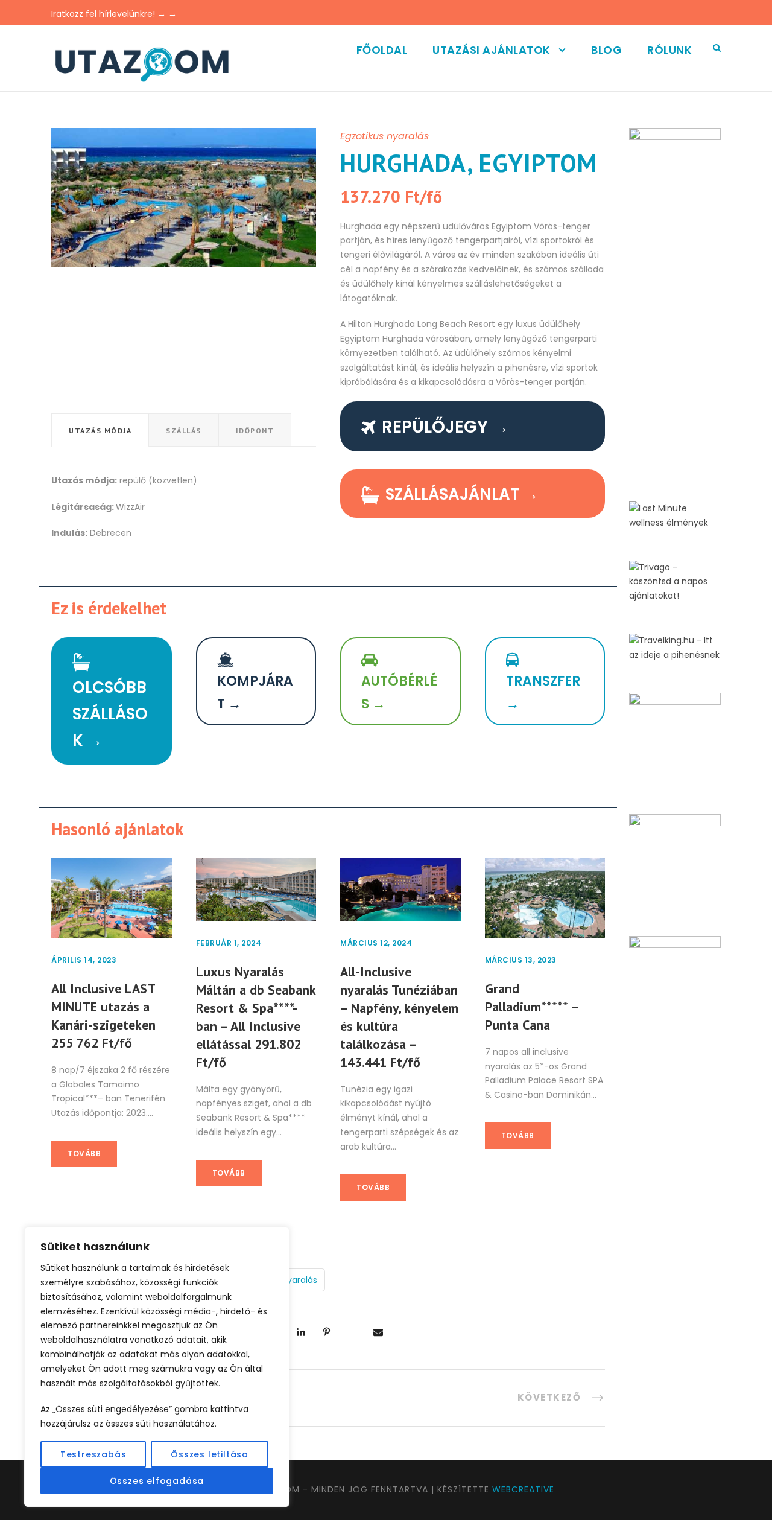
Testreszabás (93, 1454)
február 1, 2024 (229, 943)
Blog (606, 49)
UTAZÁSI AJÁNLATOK (491, 49)
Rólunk (669, 49)
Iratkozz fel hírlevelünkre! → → (114, 14)
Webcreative (523, 1489)
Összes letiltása (209, 1454)
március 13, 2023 (521, 960)
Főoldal (382, 49)
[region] (157, 1367)
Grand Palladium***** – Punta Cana (531, 1006)
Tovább (84, 1153)
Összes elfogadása (157, 1481)
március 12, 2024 (376, 943)
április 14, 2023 (83, 960)
